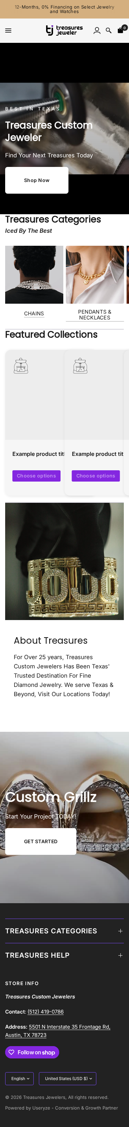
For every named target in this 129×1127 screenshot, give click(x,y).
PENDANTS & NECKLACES (95, 314)
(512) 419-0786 (46, 1011)
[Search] (109, 31)
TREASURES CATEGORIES (51, 931)
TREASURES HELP (37, 955)
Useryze (41, 1108)
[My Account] (97, 31)
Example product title (40, 453)
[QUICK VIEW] (50, 395)
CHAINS (34, 313)
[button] (36, 180)
